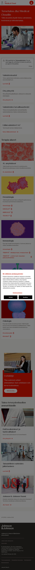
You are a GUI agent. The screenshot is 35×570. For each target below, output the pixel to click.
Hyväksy (25, 297)
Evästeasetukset (17, 292)
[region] (17, 285)
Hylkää (11, 297)
